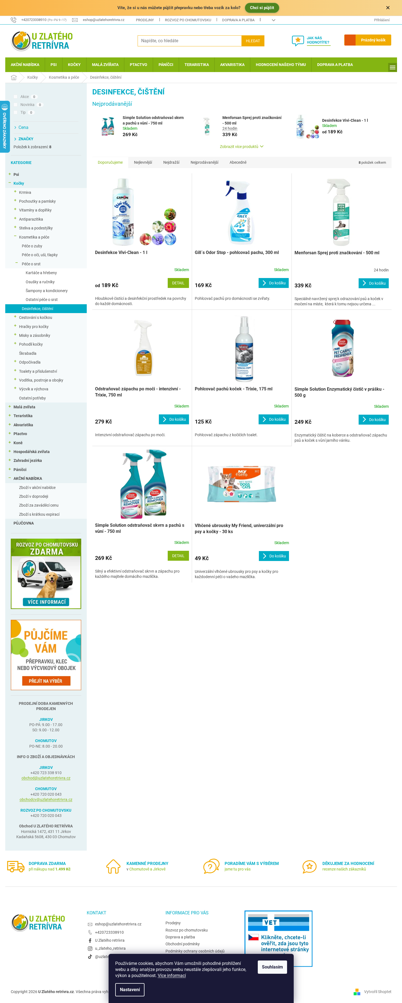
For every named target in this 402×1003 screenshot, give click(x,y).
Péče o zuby (32, 246)
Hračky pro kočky (34, 326)
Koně (18, 443)
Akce (27, 96)
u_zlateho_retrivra (110, 948)
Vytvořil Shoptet (378, 991)
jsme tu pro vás (238, 869)
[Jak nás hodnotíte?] (315, 40)
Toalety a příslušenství (38, 371)
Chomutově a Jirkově (147, 869)
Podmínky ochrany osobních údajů (195, 951)
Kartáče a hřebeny (41, 273)
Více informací (172, 975)
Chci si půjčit (262, 7)
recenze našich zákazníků (344, 869)
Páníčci (20, 469)
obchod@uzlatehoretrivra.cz (46, 778)
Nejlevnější (143, 162)
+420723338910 (109, 932)
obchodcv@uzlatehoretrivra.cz (46, 799)
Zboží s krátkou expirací (39, 514)
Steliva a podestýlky (36, 228)
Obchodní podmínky (182, 944)
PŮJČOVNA (24, 523)
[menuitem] (25, 64)
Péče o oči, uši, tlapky (40, 255)
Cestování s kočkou (35, 317)
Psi (16, 174)
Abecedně (238, 162)
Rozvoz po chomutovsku (188, 20)
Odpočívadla (30, 362)
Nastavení (130, 989)
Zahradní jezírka (28, 460)
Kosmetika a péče (34, 237)
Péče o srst (31, 264)
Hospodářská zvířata (32, 451)
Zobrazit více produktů (239, 146)
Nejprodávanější (204, 162)
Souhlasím (272, 967)
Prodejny (145, 20)
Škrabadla (27, 353)
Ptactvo (20, 434)
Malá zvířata (24, 407)
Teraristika (23, 416)
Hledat (253, 41)
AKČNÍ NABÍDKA (28, 478)
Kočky (19, 183)
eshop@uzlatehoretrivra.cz (118, 924)
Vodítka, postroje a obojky (41, 380)
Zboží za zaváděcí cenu (39, 505)
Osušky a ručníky (40, 282)
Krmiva (25, 192)
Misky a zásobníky (34, 335)
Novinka (30, 104)
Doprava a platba (238, 20)
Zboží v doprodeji (33, 496)
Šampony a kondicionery (47, 291)
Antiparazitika (31, 219)
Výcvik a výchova (33, 389)
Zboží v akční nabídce (37, 487)
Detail (178, 283)
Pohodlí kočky (31, 344)
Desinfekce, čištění (37, 308)
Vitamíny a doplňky (35, 210)
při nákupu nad (49, 869)
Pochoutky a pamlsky (37, 201)
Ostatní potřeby (32, 398)
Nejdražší (171, 162)
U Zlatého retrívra (110, 940)
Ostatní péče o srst (42, 299)
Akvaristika (23, 425)
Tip (26, 112)
